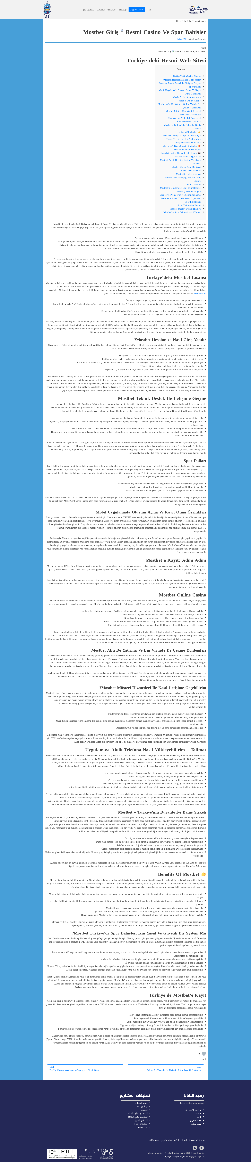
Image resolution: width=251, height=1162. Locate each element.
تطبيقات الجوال (141, 1124)
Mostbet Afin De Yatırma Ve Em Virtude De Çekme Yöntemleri (179, 106)
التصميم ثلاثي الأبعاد (137, 1113)
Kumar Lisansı (194, 184)
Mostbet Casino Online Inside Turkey (179, 153)
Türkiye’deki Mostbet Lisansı (187, 76)
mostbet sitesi (199, 293)
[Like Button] (204, 1054)
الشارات (198, 1114)
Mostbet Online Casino (190, 100)
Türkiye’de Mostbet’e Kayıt (187, 142)
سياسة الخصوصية (193, 1110)
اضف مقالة (196, 1124)
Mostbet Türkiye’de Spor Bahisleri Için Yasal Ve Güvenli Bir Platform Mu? (182, 137)
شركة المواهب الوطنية (174, 1157)
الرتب (199, 1117)
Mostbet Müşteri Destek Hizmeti (185, 209)
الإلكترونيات (142, 1107)
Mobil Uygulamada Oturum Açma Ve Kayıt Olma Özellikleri (180, 92)
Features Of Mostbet (188, 132)
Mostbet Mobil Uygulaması (188, 156)
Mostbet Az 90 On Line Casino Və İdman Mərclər (180, 162)
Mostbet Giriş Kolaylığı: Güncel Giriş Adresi (183, 179)
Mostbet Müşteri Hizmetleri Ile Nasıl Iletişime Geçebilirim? (183, 113)
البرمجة (144, 1110)
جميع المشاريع (141, 1103)
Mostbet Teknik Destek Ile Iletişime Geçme (180, 83)
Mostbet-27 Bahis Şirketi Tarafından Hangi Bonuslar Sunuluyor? (182, 148)
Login (182, 1103)
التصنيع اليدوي (141, 1120)
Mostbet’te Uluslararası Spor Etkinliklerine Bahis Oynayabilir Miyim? (180, 190)
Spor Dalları (195, 86)
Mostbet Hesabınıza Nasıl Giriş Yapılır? (182, 79)
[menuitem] (149, 10)
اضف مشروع (136, 9)
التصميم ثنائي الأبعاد (137, 1117)
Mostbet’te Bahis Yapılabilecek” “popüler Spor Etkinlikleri (181, 200)
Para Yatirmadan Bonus (189, 205)
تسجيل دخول (87, 9)
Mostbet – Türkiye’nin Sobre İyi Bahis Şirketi (182, 127)
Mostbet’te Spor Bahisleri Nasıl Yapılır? (182, 212)
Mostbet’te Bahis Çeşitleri (188, 174)
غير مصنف (143, 1127)
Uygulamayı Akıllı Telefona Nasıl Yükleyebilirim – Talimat (184, 120)
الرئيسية (123, 9)
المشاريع (111, 9)
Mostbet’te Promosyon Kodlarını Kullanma (180, 195)
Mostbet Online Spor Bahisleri (186, 167)
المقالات (101, 9)
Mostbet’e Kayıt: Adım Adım (187, 97)
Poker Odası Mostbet (191, 170)
